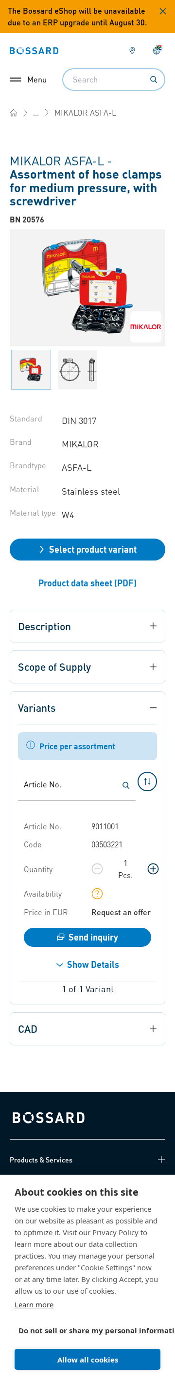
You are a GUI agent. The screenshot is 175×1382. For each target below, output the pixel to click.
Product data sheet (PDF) (87, 582)
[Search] (154, 79)
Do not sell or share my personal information (83, 1330)
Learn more (34, 1304)
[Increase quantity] (153, 869)
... (36, 112)
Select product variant (93, 549)
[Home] (14, 113)
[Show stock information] (97, 894)
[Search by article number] (126, 785)
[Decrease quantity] (97, 869)
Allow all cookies (87, 1359)
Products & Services (41, 1159)
